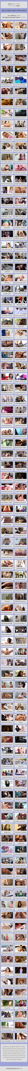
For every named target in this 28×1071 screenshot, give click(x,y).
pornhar (18, 5)
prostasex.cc (13, 15)
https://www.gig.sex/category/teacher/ (11, 17)
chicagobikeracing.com (12, 1068)
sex (8, 15)
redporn (9, 3)
